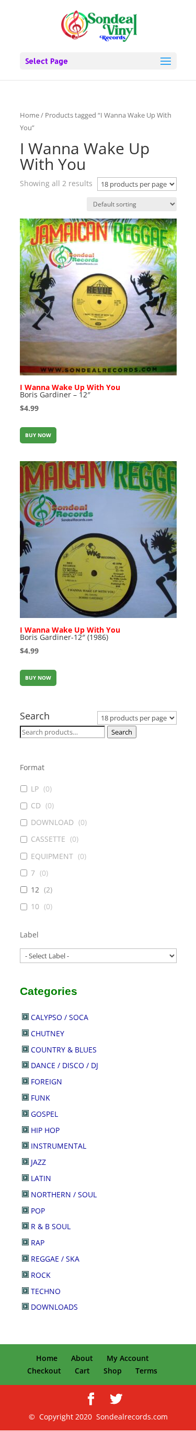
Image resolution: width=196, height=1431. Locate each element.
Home (29, 115)
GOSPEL (44, 1114)
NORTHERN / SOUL (64, 1194)
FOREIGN (46, 1081)
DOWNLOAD (52, 822)
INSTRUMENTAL (58, 1146)
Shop (112, 1371)
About (82, 1358)
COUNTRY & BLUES (64, 1050)
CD (36, 805)
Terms (146, 1371)
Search (121, 732)
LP (35, 789)
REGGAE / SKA (55, 1259)
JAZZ (38, 1162)
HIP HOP (45, 1130)
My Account (128, 1358)
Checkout (44, 1371)
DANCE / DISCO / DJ (64, 1065)
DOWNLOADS (54, 1307)
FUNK (40, 1098)
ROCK (41, 1275)
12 (35, 890)
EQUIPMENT (52, 856)
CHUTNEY (47, 1033)
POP (38, 1211)
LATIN (41, 1178)
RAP (37, 1242)
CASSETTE (48, 839)
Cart (82, 1371)
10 (35, 906)
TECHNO (46, 1291)
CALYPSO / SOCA (59, 1017)
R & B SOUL (51, 1226)
